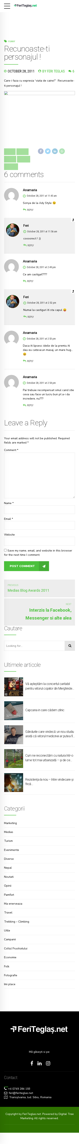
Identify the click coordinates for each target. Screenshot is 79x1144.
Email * (8, 519)
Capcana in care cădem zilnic (44, 710)
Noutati (9, 877)
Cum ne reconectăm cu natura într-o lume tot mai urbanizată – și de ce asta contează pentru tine (49, 758)
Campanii (10, 939)
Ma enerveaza (13, 904)
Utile (7, 930)
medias (11, 166)
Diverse (9, 859)
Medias (8, 832)
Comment (11, 450)
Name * (9, 503)
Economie (10, 957)
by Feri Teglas (53, 71)
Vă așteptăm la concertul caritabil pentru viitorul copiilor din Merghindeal (49, 686)
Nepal (8, 868)
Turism (8, 841)
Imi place (9, 984)
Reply (30, 209)
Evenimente (11, 850)
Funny (11, 41)
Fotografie (10, 975)
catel (10, 159)
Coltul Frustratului (15, 948)
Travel (8, 912)
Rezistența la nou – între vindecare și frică (49, 782)
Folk (6, 966)
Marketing (10, 823)
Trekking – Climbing (16, 922)
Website (9, 535)
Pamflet (9, 895)
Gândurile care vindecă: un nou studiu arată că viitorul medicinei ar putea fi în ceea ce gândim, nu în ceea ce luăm (49, 734)
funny (23, 159)
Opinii (7, 886)
